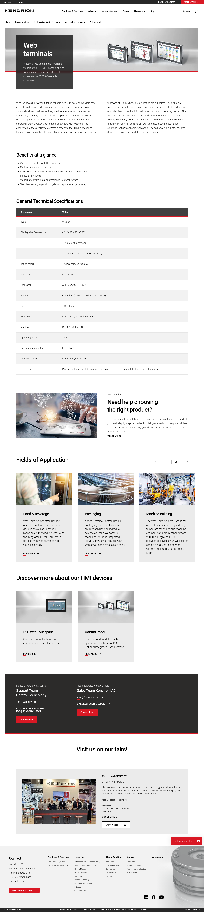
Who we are (110, 862)
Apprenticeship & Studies (136, 869)
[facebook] (153, 897)
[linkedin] (146, 897)
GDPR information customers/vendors (118, 910)
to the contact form (21, 890)
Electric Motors (80, 869)
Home (8, 22)
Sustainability (111, 873)
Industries (79, 857)
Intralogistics (79, 876)
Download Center (166, 2)
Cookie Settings (192, 910)
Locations (109, 876)
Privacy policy (89, 910)
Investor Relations (112, 865)
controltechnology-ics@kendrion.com (30, 709)
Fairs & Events (132, 873)
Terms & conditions (68, 910)
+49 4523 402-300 (26, 702)
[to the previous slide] (158, 461)
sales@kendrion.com (91, 703)
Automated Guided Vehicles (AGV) (87, 862)
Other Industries (80, 891)
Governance (110, 869)
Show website (113, 825)
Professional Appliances (83, 883)
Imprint (144, 910)
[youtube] (161, 897)
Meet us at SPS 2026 (114, 776)
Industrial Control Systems (48, 22)
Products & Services (24, 22)
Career (130, 857)
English (7, 2)
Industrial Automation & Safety (85, 865)
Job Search (131, 862)
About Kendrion (113, 857)
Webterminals (96, 22)
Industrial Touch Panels (75, 22)
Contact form (26, 719)
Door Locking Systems (56, 862)
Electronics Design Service (58, 865)
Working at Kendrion (134, 865)
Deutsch (20, 2)
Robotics (77, 887)
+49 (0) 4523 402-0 (88, 697)
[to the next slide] (184, 461)
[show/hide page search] (152, 11)
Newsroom (157, 857)
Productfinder (191, 2)
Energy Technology (81, 873)
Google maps (110, 817)
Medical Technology (81, 880)
